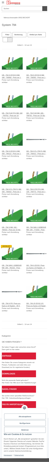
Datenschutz (19, 455)
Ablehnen (25, 430)
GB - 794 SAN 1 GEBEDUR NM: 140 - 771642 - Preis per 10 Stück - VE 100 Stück (36, 228)
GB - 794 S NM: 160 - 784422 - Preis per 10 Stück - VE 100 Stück (12, 228)
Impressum (8, 455)
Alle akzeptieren (25, 417)
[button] (38, 2)
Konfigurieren (25, 423)
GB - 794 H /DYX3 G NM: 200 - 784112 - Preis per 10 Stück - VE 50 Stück (12, 152)
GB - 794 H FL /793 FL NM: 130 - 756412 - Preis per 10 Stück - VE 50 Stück (36, 152)
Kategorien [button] (6, 336)
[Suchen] (44, 8)
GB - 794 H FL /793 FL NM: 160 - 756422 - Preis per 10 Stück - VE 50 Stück (12, 190)
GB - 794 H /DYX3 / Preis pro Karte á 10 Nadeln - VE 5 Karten (36, 266)
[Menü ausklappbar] (3, 1)
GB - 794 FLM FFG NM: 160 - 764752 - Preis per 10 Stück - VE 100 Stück (12, 114)
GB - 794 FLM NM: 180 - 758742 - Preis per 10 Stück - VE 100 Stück (36, 114)
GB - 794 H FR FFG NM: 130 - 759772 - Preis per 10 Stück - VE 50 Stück (36, 190)
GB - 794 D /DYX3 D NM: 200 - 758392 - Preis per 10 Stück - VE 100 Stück (36, 76)
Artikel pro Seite (36, 35)
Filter (7, 35)
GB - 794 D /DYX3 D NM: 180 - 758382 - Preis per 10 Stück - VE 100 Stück (12, 76)
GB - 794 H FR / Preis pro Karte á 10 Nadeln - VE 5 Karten (11, 305)
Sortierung (18, 35)
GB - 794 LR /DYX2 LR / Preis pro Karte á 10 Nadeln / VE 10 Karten (36, 305)
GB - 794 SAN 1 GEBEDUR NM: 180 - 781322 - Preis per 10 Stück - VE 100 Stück (12, 266)
